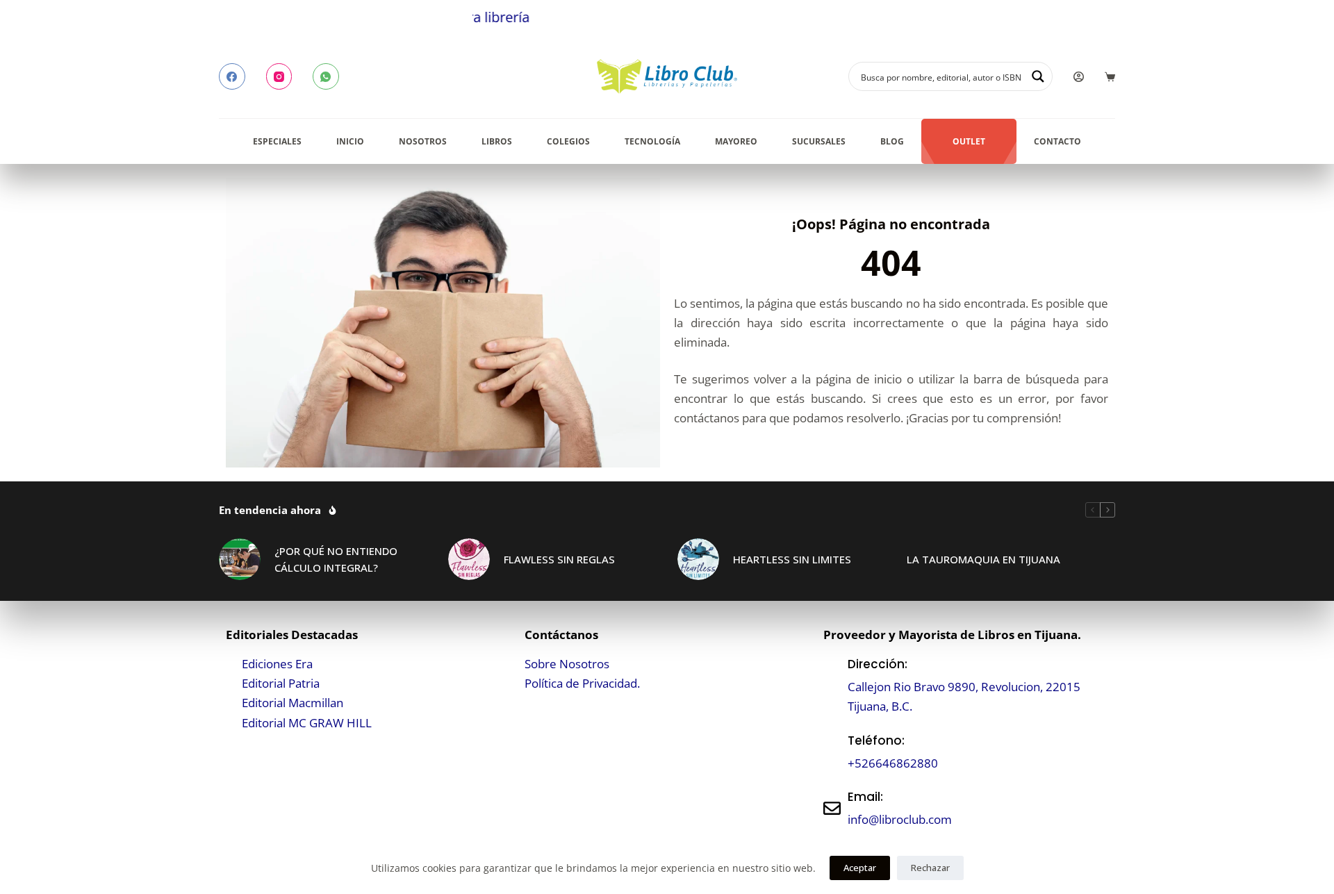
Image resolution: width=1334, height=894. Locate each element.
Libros (496, 141)
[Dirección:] (832, 685)
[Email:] (832, 808)
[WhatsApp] (326, 76)
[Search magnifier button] (1038, 76)
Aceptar (859, 867)
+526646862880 (893, 763)
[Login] (1078, 77)
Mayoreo (736, 141)
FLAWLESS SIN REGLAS (559, 559)
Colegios (568, 141)
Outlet (969, 141)
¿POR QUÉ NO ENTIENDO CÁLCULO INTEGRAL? (335, 559)
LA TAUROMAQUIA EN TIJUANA (983, 559)
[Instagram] (279, 76)
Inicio (350, 141)
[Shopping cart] (1110, 77)
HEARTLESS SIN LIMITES (792, 559)
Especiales (277, 141)
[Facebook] (232, 76)
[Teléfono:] (832, 752)
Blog (892, 141)
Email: (865, 796)
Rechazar (930, 867)
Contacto (1057, 141)
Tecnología (652, 141)
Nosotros (423, 141)
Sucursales (819, 141)
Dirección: (877, 664)
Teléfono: (876, 740)
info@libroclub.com (900, 819)
